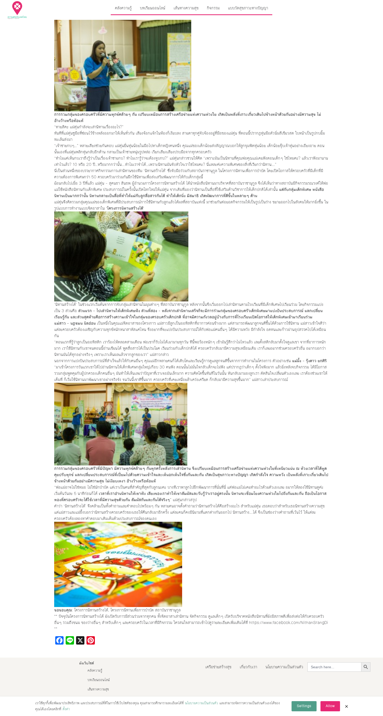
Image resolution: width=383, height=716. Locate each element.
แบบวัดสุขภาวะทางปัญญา (248, 8)
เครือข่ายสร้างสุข (218, 667)
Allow (330, 706)
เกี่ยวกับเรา (248, 667)
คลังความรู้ (123, 8)
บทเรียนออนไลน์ (152, 8)
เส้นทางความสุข (186, 8)
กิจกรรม (213, 8)
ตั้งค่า (66, 709)
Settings (304, 706)
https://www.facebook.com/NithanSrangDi (288, 623)
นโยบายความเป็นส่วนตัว (284, 667)
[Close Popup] (346, 706)
